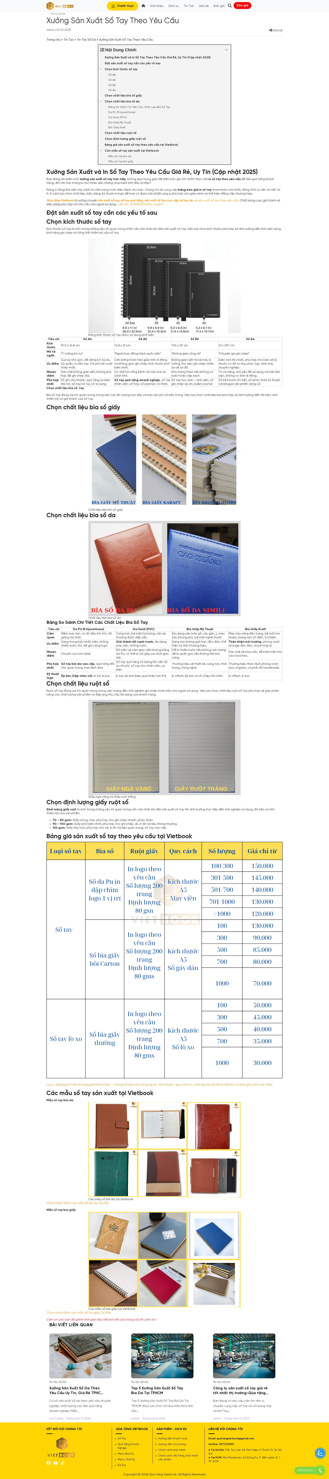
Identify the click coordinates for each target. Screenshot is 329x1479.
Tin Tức (69, 39)
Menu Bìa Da (126, 1453)
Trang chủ (53, 39)
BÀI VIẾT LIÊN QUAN (71, 1325)
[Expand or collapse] (226, 50)
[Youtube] (55, 1462)
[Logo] (61, 1447)
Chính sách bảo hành (171, 1450)
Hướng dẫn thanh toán (172, 1438)
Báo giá (242, 5)
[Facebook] (48, 1462)
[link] (80, 1355)
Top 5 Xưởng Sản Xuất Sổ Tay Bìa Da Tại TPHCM (157, 1391)
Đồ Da (122, 1465)
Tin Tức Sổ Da (86, 39)
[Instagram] (63, 1462)
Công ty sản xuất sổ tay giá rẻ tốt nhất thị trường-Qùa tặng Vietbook (240, 1391)
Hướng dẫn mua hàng (172, 1444)
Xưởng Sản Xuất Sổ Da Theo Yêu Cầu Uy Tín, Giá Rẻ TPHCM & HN (76, 1391)
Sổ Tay (122, 1438)
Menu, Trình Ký (126, 1459)
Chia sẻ (277, 30)
